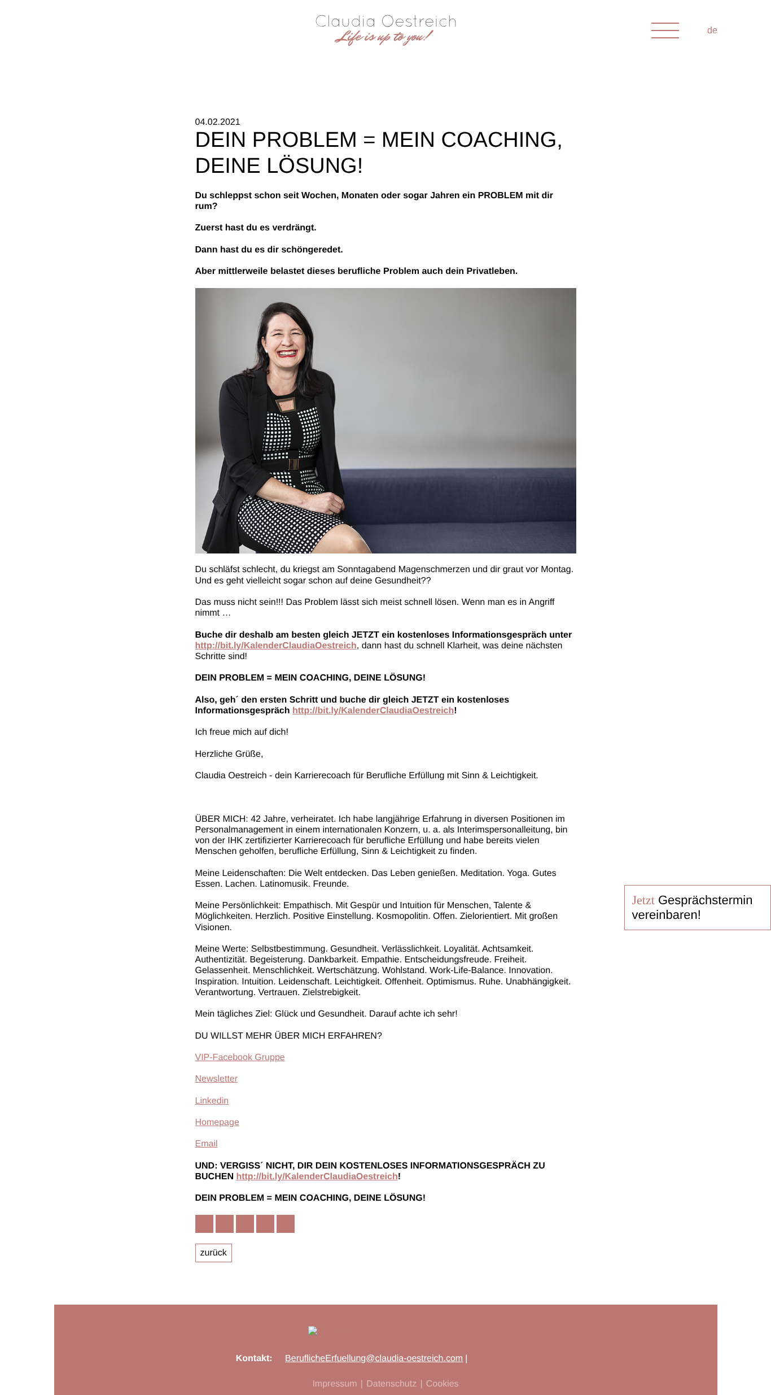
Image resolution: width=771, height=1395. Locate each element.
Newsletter (216, 1079)
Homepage (217, 1122)
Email (206, 1144)
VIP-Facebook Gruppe (240, 1057)
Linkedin (212, 1101)
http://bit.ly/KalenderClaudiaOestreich (276, 646)
